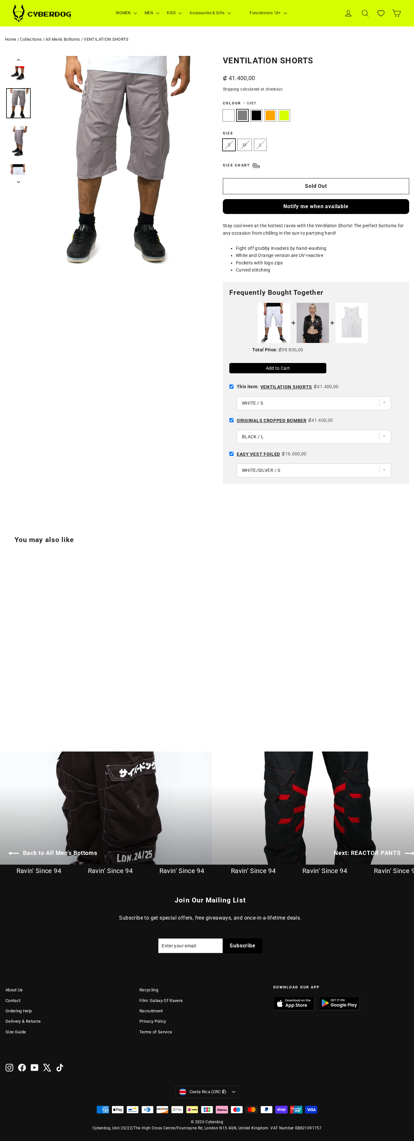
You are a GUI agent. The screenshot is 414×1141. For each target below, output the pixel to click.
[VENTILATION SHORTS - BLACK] (25, 707)
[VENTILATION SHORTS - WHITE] (9, 707)
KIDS (172, 13)
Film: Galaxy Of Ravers (161, 1000)
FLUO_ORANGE (270, 115)
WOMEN (124, 13)
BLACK (256, 115)
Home (10, 39)
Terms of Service (155, 1031)
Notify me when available (315, 206)
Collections (31, 39)
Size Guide (15, 1031)
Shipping (231, 89)
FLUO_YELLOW (284, 115)
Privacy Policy (152, 1021)
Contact (12, 1000)
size (228, 133)
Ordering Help (18, 1010)
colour (239, 103)
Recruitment (151, 1010)
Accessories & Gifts (208, 13)
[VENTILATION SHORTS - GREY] (17, 707)
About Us (14, 989)
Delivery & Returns (23, 1021)
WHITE (228, 115)
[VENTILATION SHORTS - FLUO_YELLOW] (42, 707)
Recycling (148, 989)
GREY (242, 115)
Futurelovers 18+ (266, 13)
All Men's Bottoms (63, 39)
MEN (149, 13)
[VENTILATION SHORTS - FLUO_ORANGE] (34, 707)
